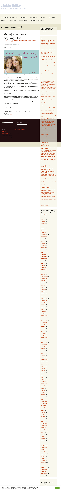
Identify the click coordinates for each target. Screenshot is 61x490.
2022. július (43, 302)
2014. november (44, 469)
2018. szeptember (44, 385)
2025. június (43, 239)
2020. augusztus (44, 344)
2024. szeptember (44, 256)
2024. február (43, 267)
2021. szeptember (44, 320)
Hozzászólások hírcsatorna (7, 135)
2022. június (43, 304)
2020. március (43, 353)
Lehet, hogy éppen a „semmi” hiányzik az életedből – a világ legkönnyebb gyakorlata (48, 45)
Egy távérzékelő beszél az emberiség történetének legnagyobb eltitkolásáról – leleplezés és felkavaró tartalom (48, 81)
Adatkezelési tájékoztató (20, 129)
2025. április (43, 243)
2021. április (43, 329)
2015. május (43, 458)
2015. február (43, 464)
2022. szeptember (44, 298)
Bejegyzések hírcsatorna (6, 133)
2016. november (44, 425)
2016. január (43, 443)
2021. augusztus (44, 322)
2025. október (43, 232)
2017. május (43, 414)
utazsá (5, 41)
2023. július (43, 280)
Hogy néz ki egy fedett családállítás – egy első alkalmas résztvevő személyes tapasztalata (48, 175)
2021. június (43, 326)
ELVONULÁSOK (4, 17)
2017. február (43, 419)
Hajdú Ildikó (10, 41)
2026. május (43, 219)
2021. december (44, 315)
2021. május (43, 328)
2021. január (43, 335)
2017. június (43, 412)
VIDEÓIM (3, 20)
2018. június (43, 390)
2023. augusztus (44, 278)
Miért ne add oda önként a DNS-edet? (48, 71)
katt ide (11, 109)
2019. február (43, 377)
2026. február (43, 225)
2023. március (43, 287)
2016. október (43, 427)
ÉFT (27, 40)
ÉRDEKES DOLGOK (12, 20)
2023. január (43, 291)
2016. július (43, 432)
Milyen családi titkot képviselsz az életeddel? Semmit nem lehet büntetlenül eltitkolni (48, 201)
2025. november (44, 230)
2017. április (43, 416)
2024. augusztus (44, 258)
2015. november (44, 447)
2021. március (43, 331)
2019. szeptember (44, 364)
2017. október (43, 405)
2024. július (43, 260)
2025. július (43, 238)
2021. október (43, 318)
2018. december (44, 381)
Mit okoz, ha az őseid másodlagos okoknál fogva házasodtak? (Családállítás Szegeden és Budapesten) (48, 186)
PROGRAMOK (38, 14)
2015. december (44, 445)
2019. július (43, 368)
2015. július (43, 454)
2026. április (43, 221)
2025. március (43, 245)
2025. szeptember (44, 234)
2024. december (44, 250)
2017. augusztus (44, 408)
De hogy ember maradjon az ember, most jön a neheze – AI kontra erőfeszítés (47, 53)
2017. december (44, 401)
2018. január (43, 399)
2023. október (43, 274)
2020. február (43, 355)
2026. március (43, 223)
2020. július (43, 346)
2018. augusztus (44, 386)
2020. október (43, 340)
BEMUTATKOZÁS (28, 14)
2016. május (43, 436)
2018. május (43, 392)
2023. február (43, 289)
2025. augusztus (44, 236)
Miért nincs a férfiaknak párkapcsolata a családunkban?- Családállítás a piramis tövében (48, 88)
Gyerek (29, 40)
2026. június (43, 217)
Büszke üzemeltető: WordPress (17, 144)
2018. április (43, 394)
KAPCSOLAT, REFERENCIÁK (7, 22)
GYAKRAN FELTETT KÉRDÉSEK (37, 20)
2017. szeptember (44, 407)
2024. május (43, 263)
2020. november (44, 339)
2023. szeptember (44, 276)
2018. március (43, 396)
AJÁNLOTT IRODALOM (23, 20)
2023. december (44, 271)
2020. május (43, 350)
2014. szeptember (44, 473)
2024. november (44, 252)
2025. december (44, 228)
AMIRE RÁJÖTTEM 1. (34, 17)
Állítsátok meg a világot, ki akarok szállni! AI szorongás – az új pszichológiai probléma (48, 160)
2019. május (43, 372)
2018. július (43, 388)
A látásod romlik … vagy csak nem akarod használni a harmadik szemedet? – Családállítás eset (48, 125)
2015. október (43, 449)
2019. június (43, 370)
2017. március (43, 418)
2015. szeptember (44, 451)
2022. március (43, 309)
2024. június (43, 261)
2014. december (44, 467)
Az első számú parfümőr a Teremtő (47, 136)
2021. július (43, 324)
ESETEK (43, 17)
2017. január (43, 421)
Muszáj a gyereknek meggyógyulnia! (15, 36)
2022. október (43, 296)
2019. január (43, 379)
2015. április (43, 460)
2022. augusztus (44, 300)
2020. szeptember (44, 342)
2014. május (43, 475)
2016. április (43, 438)
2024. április (43, 265)
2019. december (44, 359)
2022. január (43, 313)
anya (21, 40)
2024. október (43, 254)
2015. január (43, 465)
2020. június (43, 348)
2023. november (44, 272)
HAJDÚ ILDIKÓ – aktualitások (7, 14)
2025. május (43, 241)
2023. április (43, 285)
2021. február (43, 333)
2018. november (44, 383)
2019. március (43, 375)
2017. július (43, 410)
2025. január (43, 249)
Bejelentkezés (4, 131)
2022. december (44, 293)
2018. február (43, 397)
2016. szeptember (44, 429)
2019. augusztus (44, 366)
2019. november (44, 361)
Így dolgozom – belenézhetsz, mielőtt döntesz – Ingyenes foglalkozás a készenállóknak (48, 165)
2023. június (43, 282)
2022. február (43, 311)
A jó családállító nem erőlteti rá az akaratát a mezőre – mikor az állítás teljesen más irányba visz (48, 130)
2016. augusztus (44, 430)
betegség (24, 40)
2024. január (43, 269)
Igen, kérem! (43, 31)
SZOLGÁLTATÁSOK (47, 14)
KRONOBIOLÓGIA (51, 17)
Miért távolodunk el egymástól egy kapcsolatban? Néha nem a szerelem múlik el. (48, 49)
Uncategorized (15, 40)
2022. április (43, 307)
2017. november (44, 403)
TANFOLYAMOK (19, 14)
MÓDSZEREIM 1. (14, 17)
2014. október (43, 471)
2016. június (43, 434)
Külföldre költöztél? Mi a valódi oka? (47, 94)
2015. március (43, 462)
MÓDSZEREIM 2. (23, 17)
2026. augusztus (44, 214)
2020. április (43, 351)
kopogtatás (34, 40)
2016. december (44, 423)
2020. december (44, 337)
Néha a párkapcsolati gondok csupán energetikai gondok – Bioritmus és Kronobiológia (48, 193)
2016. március (43, 440)
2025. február (43, 247)
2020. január (43, 357)
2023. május (43, 283)
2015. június (43, 456)
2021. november (44, 317)
